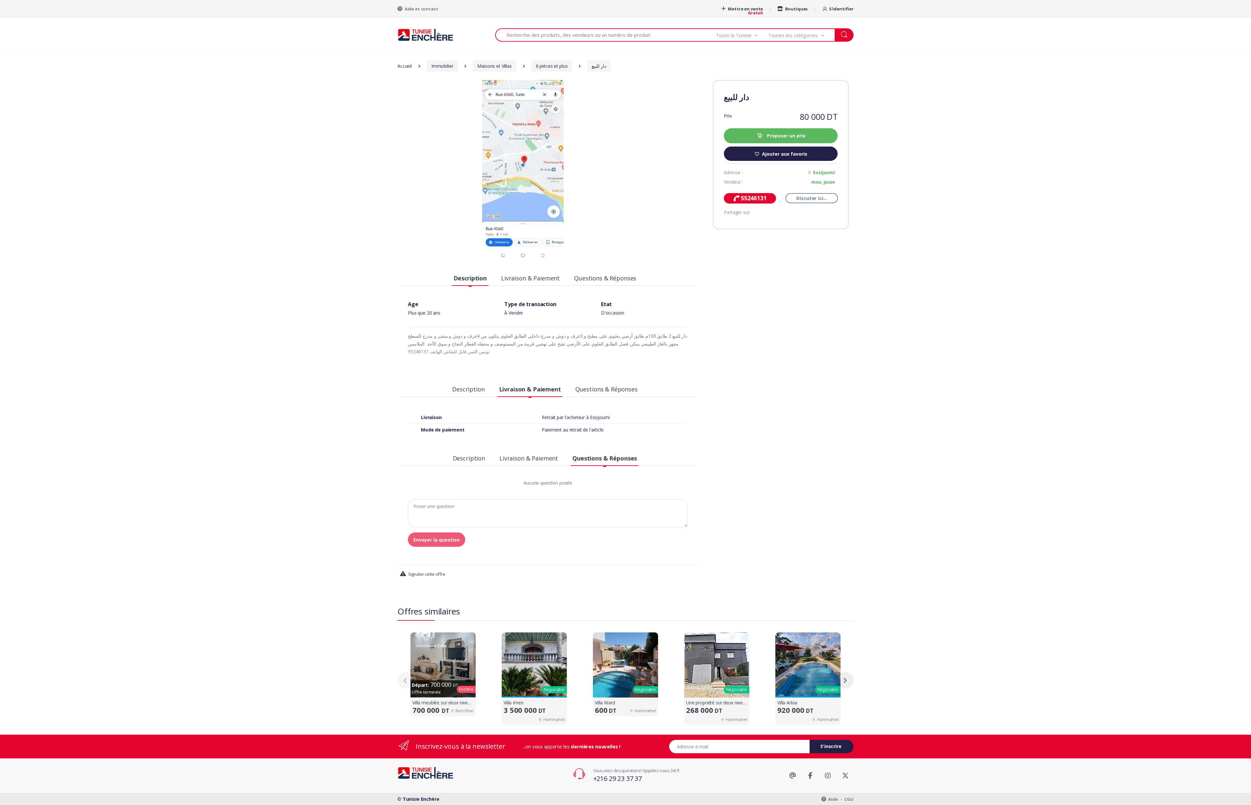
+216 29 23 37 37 (617, 778)
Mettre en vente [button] (745, 9)
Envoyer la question (436, 540)
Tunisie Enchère (421, 799)
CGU (849, 799)
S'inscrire (830, 746)
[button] (742, 35)
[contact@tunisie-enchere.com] (792, 776)
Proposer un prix (785, 136)
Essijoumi (824, 172)
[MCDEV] (425, 34)
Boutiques (796, 9)
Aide (832, 799)
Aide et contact (421, 9)
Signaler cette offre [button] (426, 574)
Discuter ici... (811, 198)
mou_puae (823, 182)
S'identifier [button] (841, 9)
